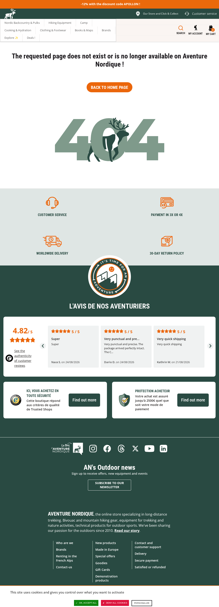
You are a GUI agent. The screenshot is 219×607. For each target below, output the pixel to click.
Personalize (141, 603)
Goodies (101, 563)
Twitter (135, 448)
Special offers (105, 556)
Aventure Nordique (71, 514)
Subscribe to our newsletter (109, 485)
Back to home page (109, 87)
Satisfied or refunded (150, 567)
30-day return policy (167, 253)
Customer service (52, 215)
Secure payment (146, 560)
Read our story (126, 530)
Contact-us (64, 567)
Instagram (93, 448)
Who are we (64, 543)
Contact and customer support (148, 545)
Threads (121, 448)
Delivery (140, 554)
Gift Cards (102, 570)
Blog (67, 448)
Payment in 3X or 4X (167, 215)
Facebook (107, 448)
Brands (61, 549)
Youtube (149, 448)
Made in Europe (106, 549)
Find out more (84, 400)
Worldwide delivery (52, 253)
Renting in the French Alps (66, 558)
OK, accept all (88, 603)
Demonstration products (106, 578)
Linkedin (163, 448)
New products (105, 543)
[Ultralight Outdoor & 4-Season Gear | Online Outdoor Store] (10, 14)
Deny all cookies (116, 603)
